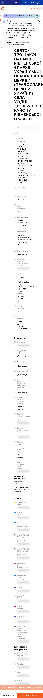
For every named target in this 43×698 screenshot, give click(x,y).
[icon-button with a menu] (40, 8)
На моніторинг (31, 695)
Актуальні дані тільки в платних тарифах (21, 687)
